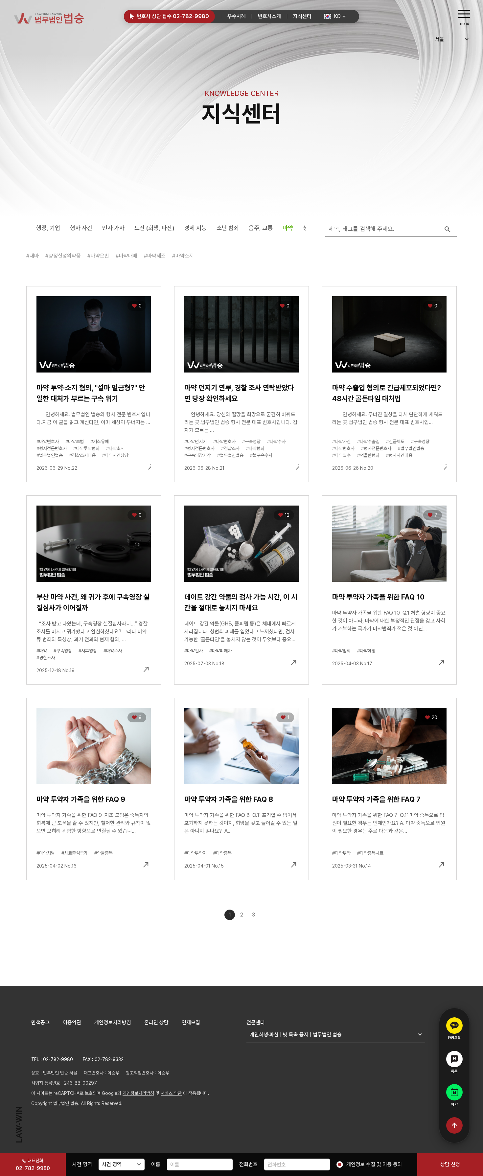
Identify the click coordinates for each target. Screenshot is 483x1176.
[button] (335, 16)
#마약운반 (98, 256)
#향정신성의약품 (63, 256)
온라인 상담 (156, 1022)
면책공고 (40, 1022)
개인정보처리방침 (112, 1022)
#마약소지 (183, 256)
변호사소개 (269, 16)
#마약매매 (126, 256)
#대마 (32, 256)
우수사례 (236, 16)
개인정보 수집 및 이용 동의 (374, 1164)
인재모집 (191, 1022)
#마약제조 (155, 256)
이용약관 (72, 1022)
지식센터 (302, 16)
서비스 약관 (171, 1093)
